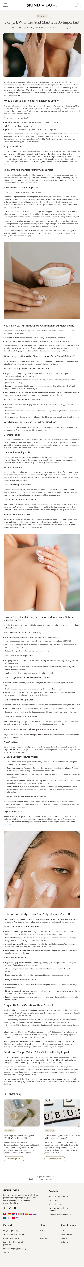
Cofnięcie (64, 1242)
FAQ (40, 1234)
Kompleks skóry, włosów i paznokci (59, 1209)
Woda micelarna (55, 1204)
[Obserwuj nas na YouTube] (15, 1208)
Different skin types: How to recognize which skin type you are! (62, 1136)
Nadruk (64, 1238)
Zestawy (6, 1252)
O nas (41, 1230)
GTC (62, 1230)
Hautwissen (42, 16)
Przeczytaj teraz (14, 1159)
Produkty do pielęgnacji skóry (14, 1248)
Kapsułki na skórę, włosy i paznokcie (13, 1243)
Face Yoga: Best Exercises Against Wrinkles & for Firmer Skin (19, 1136)
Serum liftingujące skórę (58, 1196)
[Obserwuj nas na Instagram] (10, 1208)
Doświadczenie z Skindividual (60, 1214)
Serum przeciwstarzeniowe (13, 1234)
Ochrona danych (67, 1234)
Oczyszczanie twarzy (11, 1238)
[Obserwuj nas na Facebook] (4, 1208)
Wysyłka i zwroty (45, 1238)
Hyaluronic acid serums (14, 689)
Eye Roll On (53, 1200)
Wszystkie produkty (10, 1230)
